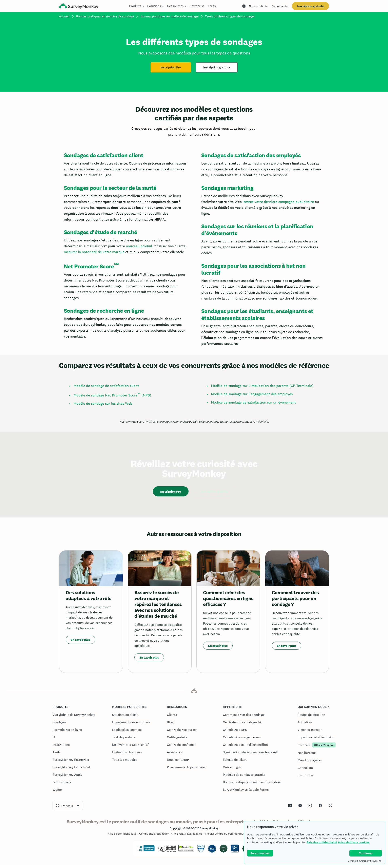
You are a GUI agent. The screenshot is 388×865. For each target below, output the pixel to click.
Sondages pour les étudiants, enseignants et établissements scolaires (257, 314)
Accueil (64, 16)
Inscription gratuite (310, 6)
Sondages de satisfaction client (103, 155)
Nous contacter (258, 6)
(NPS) (145, 395)
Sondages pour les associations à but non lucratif (253, 269)
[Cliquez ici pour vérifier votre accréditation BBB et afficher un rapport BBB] (146, 850)
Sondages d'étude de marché (100, 232)
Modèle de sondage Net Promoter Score (105, 395)
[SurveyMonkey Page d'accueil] (79, 6)
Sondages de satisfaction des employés (251, 155)
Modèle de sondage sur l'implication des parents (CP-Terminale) (262, 385)
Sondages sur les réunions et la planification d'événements (257, 230)
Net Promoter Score (89, 266)
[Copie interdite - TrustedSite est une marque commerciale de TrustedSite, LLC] (186, 850)
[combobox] (68, 805)
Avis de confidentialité (322, 842)
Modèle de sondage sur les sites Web (103, 403)
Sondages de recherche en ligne (104, 310)
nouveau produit (139, 246)
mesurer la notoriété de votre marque (94, 252)
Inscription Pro (170, 67)
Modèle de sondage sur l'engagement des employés (252, 394)
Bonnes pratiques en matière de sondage (105, 16)
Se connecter (280, 6)
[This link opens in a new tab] (290, 805)
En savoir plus (80, 640)
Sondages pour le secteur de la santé (110, 187)
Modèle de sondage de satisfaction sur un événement (253, 402)
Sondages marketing (227, 187)
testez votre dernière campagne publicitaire (279, 201)
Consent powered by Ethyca (362, 860)
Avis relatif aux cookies (354, 842)
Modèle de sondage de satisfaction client (106, 385)
